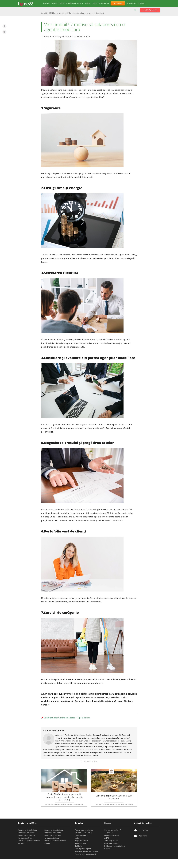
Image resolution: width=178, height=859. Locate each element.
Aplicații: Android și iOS (83, 833)
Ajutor (77, 838)
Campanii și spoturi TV (112, 830)
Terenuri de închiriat (51, 838)
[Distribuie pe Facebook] (4, 26)
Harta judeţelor (80, 843)
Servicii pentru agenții (83, 849)
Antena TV (108, 833)
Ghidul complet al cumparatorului (67, 3)
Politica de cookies (111, 843)
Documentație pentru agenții (86, 854)
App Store (143, 836)
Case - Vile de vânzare (26, 835)
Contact (141, 3)
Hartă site (78, 846)
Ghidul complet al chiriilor (97, 3)
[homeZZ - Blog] (28, 3)
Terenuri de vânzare (26, 838)
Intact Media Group (111, 835)
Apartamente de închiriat (27, 830)
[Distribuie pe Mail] (4, 32)
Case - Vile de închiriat (52, 835)
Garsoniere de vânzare (26, 833)
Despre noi (131, 3)
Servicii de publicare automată (86, 851)
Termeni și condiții (111, 841)
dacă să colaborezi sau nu (115, 89)
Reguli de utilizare (81, 841)
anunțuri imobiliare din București (67, 701)
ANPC (106, 838)
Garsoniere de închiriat (52, 833)
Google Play (143, 830)
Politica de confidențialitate (114, 846)
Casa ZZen (117, 3)
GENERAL (46, 3)
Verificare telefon (81, 835)
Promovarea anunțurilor (84, 830)
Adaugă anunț (151, 10)
